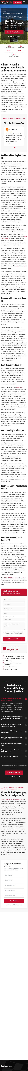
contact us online (20, 578)
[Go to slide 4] (15, 147)
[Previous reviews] (3, 137)
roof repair (19, 387)
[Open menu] (24, 2)
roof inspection (21, 266)
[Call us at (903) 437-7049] (11, 2)
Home (4, 11)
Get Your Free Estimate (14, 639)
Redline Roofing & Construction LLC (11, 799)
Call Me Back (14, 901)
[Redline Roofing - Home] (5, 2)
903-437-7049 (15, 36)
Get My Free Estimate (14, 32)
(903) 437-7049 (8, 578)
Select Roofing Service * (8, 616)
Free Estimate (17, 2)
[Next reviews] (24, 137)
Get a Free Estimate (13, 772)
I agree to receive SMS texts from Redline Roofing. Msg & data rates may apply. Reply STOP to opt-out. (14, 633)
